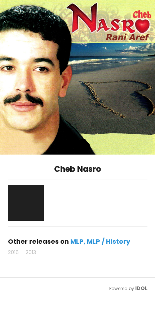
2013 (31, 252)
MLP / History (108, 241)
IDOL (141, 288)
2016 (13, 252)
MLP (77, 241)
